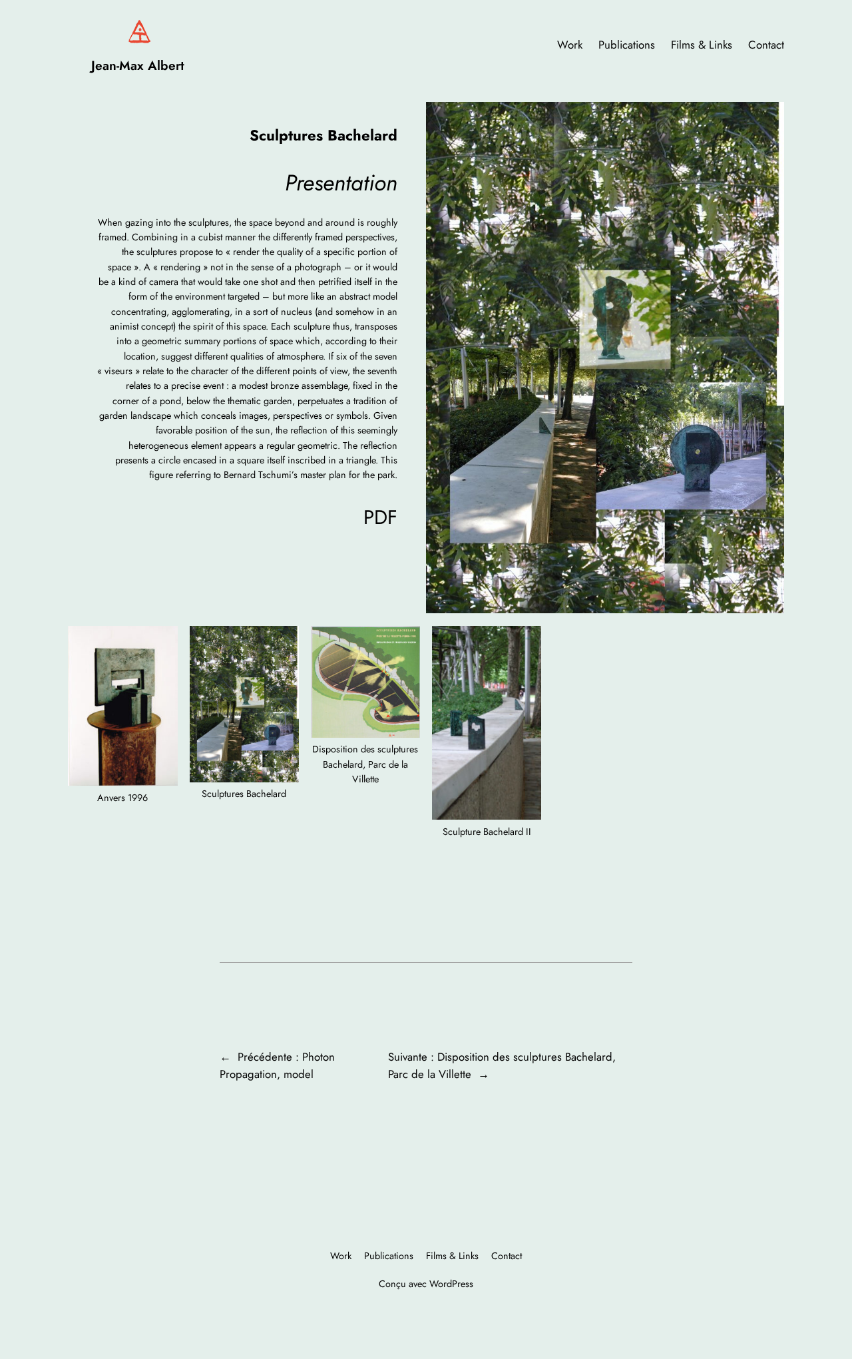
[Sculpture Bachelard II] (486, 725)
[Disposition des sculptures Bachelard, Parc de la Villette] (365, 684)
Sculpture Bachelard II (487, 831)
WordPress (451, 1283)
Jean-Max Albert (137, 65)
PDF (380, 517)
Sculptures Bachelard (244, 793)
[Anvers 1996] (122, 708)
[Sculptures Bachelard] (244, 706)
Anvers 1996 (122, 797)
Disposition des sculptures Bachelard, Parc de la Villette (365, 764)
